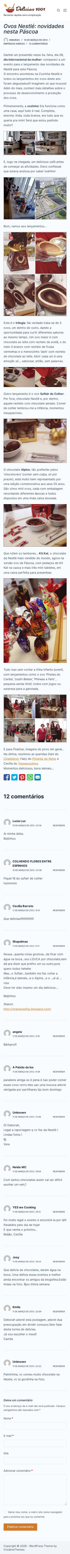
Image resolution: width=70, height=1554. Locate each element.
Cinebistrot (11, 759)
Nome (8, 1418)
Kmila (16, 1307)
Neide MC (19, 1167)
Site (6, 1453)
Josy (16, 1257)
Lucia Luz (19, 821)
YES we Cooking (24, 1207)
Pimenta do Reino (44, 759)
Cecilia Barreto (23, 906)
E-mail (9, 1435)
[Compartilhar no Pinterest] (22, 777)
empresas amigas (14, 43)
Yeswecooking (28, 763)
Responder (59, 825)
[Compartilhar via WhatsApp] (30, 777)
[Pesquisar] (58, 10)
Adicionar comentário (18, 1470)
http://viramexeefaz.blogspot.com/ (27, 1009)
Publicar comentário (20, 1526)
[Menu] (65, 10)
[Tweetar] (14, 777)
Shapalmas (20, 941)
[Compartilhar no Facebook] (7, 777)
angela (17, 1032)
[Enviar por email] (37, 777)
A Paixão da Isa (23, 1067)
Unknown (19, 1112)
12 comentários (38, 43)
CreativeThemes (14, 1549)
